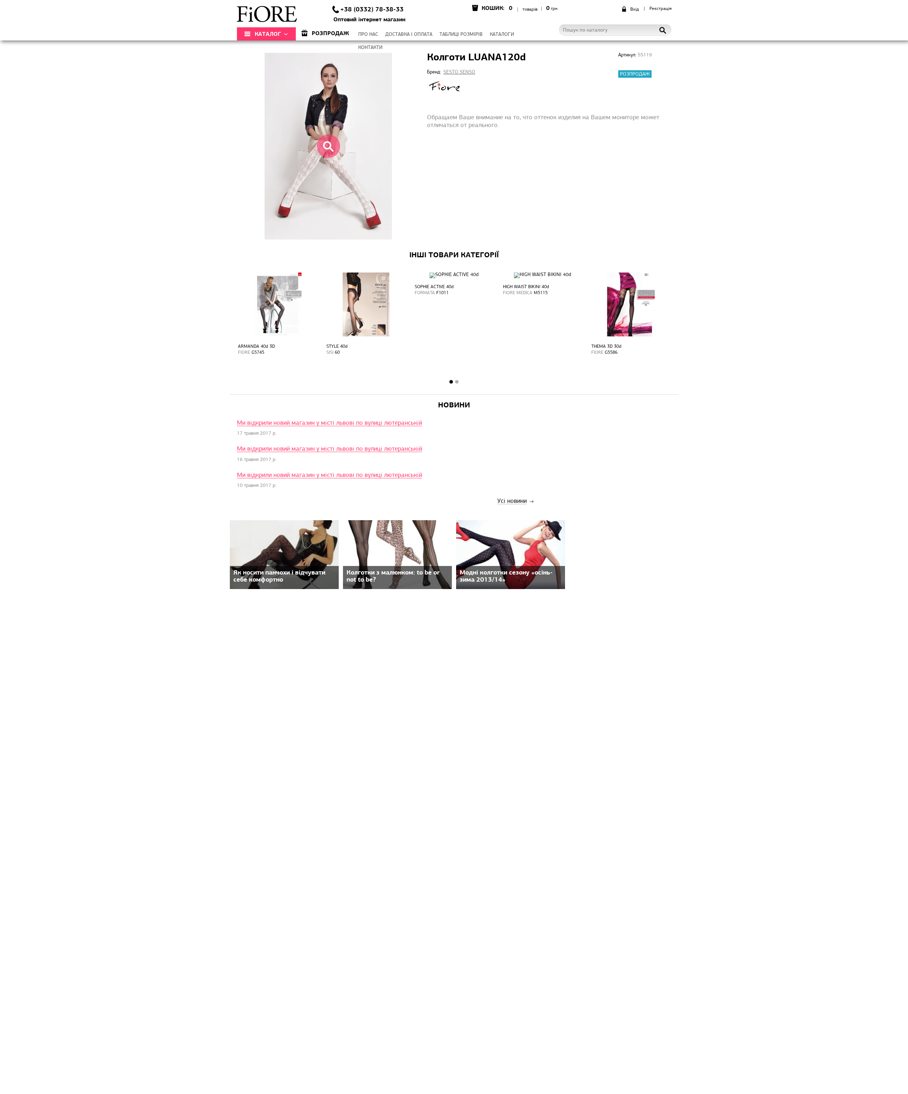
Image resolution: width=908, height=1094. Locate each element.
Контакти (370, 47)
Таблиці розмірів (461, 34)
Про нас (368, 34)
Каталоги (502, 34)
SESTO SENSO (459, 72)
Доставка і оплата (408, 34)
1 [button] (451, 382)
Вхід (634, 9)
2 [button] (457, 382)
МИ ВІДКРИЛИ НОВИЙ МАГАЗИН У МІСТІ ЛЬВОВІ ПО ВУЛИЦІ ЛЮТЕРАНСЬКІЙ (329, 423)
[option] (277, 322)
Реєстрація (660, 8)
